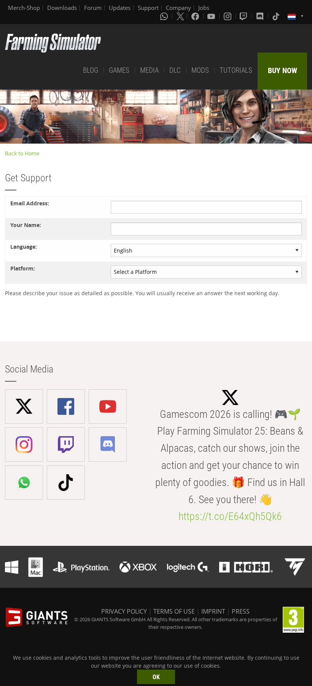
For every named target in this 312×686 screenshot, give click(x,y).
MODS (200, 70)
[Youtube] (211, 16)
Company (178, 7)
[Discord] (260, 16)
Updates (120, 7)
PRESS (241, 611)
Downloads (62, 7)
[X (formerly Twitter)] (180, 16)
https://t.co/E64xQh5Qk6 (230, 516)
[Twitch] (244, 16)
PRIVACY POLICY (124, 611)
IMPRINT (213, 611)
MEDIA (149, 70)
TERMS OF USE (174, 611)
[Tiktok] (276, 16)
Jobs (203, 7)
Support (148, 7)
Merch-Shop (24, 7)
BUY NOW (282, 70)
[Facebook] (196, 16)
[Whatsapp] (164, 16)
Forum (93, 7)
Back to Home (22, 153)
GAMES (119, 70)
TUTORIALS (236, 70)
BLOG (90, 70)
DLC (175, 70)
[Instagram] (228, 16)
